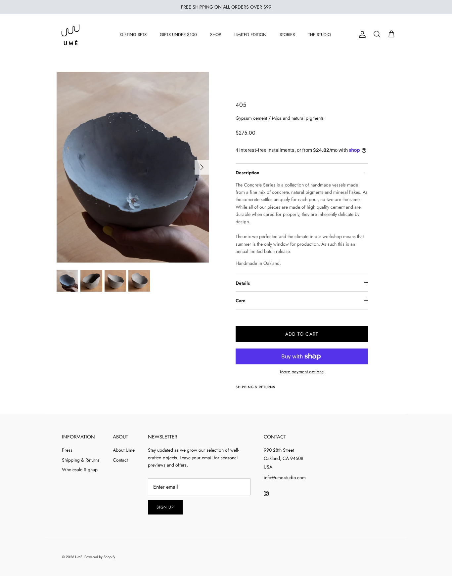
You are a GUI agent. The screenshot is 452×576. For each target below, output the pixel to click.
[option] (133, 167)
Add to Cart (301, 334)
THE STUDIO (319, 34)
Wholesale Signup (80, 469)
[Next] (202, 167)
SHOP (215, 34)
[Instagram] (266, 493)
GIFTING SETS (133, 34)
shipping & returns (255, 387)
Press (67, 450)
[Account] (361, 34)
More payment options (302, 372)
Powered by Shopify (99, 556)
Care (241, 300)
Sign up (165, 507)
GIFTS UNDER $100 (178, 34)
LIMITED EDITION (250, 34)
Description (247, 172)
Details (243, 283)
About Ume (124, 450)
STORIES (287, 34)
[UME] (71, 35)
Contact (120, 460)
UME (78, 556)
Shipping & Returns (81, 460)
